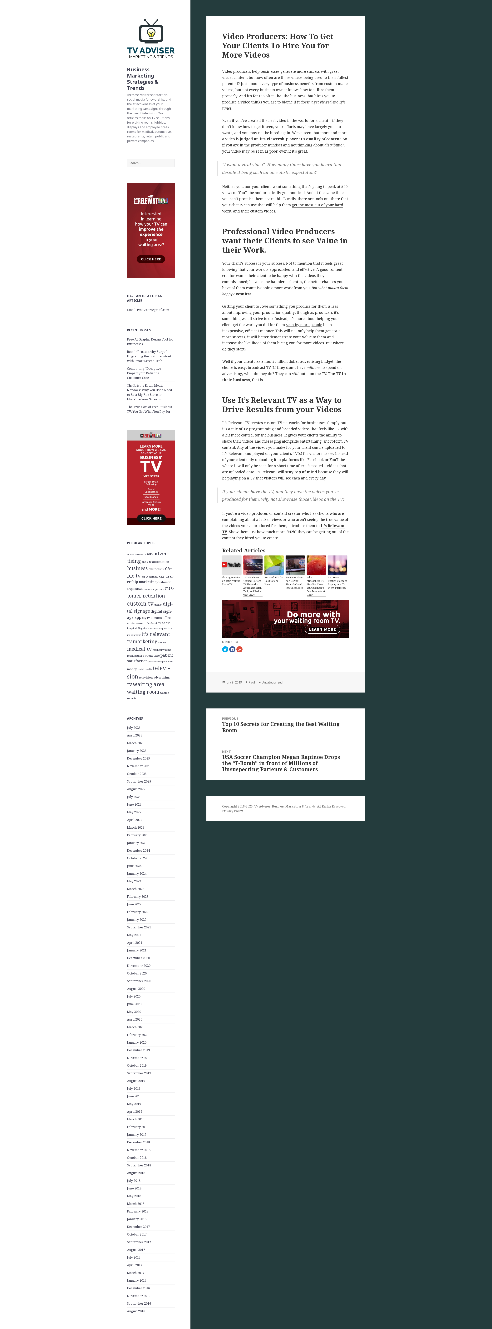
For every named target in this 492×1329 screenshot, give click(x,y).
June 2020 (134, 1004)
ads (150, 554)
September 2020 (139, 981)
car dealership (149, 576)
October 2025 (137, 774)
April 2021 (134, 943)
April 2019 (134, 1111)
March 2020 (135, 1027)
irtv (170, 628)
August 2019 (136, 1081)
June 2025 (134, 804)
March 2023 (135, 889)
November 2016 (138, 1296)
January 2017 (136, 1280)
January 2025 (136, 843)
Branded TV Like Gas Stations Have (273, 581)
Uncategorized (272, 682)
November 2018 (138, 1150)
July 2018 (133, 1181)
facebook (152, 623)
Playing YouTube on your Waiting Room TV (231, 581)
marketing (145, 641)
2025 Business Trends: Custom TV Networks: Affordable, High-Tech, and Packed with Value (252, 586)
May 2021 (134, 935)
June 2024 (134, 866)
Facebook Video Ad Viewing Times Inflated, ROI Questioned (294, 582)
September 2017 (139, 1242)
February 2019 (137, 1127)
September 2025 (139, 781)
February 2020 (137, 1035)
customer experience (154, 589)
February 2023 (137, 896)
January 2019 (136, 1134)
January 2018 (136, 1219)
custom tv (140, 603)
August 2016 (136, 1311)
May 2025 (134, 812)
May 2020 (134, 1012)
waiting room (143, 691)
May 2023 (134, 881)
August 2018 (136, 1173)
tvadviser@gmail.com (153, 310)
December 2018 (138, 1142)
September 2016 (139, 1303)
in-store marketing (154, 628)
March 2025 (135, 827)
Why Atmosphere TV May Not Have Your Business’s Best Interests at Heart (316, 586)
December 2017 (138, 1227)
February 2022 (137, 912)
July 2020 (133, 996)
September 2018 (139, 1165)
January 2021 (136, 950)
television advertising (154, 677)
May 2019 (134, 1104)
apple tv (146, 562)
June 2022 (134, 904)
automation (160, 562)
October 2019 (137, 1065)
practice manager (157, 661)
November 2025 (138, 766)
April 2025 (134, 820)
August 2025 (136, 789)
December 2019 (138, 1050)
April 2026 (134, 735)
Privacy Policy (232, 811)
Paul (251, 682)
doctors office (161, 617)
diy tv (146, 618)
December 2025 (138, 758)
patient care (151, 655)
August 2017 (136, 1250)
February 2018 (137, 1211)
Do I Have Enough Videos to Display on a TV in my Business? (337, 582)
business (137, 568)
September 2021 (139, 927)
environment (136, 623)
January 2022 (136, 919)
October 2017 (137, 1234)
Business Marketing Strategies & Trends (142, 78)
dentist (158, 604)
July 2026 (133, 728)
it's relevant (134, 635)
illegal (141, 628)
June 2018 (134, 1188)
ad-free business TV (136, 554)
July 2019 (133, 1088)
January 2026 (136, 751)
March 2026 (135, 743)
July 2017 (133, 1257)
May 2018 (134, 1196)
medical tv (139, 648)
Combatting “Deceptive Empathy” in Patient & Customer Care (144, 373)
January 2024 (136, 873)
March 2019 (135, 1119)
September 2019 (139, 1073)
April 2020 (134, 1019)
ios (165, 628)
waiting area (149, 684)
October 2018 (137, 1157)
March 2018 (135, 1204)
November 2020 (138, 966)
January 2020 (136, 1042)
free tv (164, 623)
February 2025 (137, 835)
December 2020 (138, 958)
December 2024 (138, 850)
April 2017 (134, 1265)
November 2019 (138, 1058)
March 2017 (135, 1273)
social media (144, 669)
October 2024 (137, 858)
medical (162, 642)
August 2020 (136, 989)
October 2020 (137, 973)
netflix (138, 655)
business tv (156, 569)
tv (129, 684)
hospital (132, 628)
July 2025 (133, 797)
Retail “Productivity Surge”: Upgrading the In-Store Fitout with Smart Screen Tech (149, 356)
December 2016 (138, 1288)
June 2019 (134, 1096)
